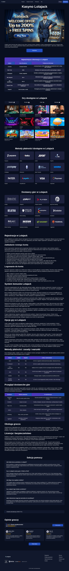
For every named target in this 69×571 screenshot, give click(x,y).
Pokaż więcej (34, 543)
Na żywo (26, 102)
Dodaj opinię (57, 525)
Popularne (11, 102)
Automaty (56, 102)
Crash (41, 102)
